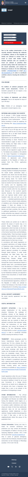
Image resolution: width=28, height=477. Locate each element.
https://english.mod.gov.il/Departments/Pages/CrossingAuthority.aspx (14, 369)
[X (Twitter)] (12, 467)
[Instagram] (20, 467)
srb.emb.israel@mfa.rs (18, 434)
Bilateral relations (7, 23)
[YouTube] (8, 467)
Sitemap (14, 460)
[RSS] (16, 467)
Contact (14, 463)
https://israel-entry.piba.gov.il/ (16, 156)
